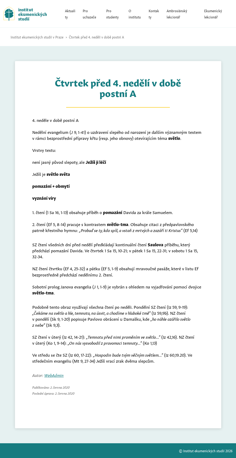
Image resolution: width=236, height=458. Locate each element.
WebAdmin (54, 375)
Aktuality (70, 13)
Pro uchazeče (89, 13)
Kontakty (154, 13)
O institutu (135, 13)
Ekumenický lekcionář (213, 13)
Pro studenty (112, 13)
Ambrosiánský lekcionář (177, 13)
